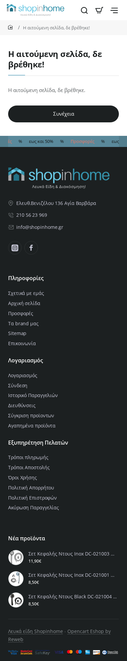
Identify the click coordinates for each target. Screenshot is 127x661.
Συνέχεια (63, 113)
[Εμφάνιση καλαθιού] (99, 10)
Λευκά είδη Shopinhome (35, 631)
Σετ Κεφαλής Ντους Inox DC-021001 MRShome (72, 575)
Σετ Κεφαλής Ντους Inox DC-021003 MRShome (72, 554)
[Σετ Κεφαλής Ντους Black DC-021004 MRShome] (16, 600)
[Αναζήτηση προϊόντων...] (84, 10)
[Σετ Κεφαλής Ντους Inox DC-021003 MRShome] (16, 557)
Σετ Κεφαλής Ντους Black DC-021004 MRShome (72, 597)
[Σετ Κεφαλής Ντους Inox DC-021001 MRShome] (16, 579)
